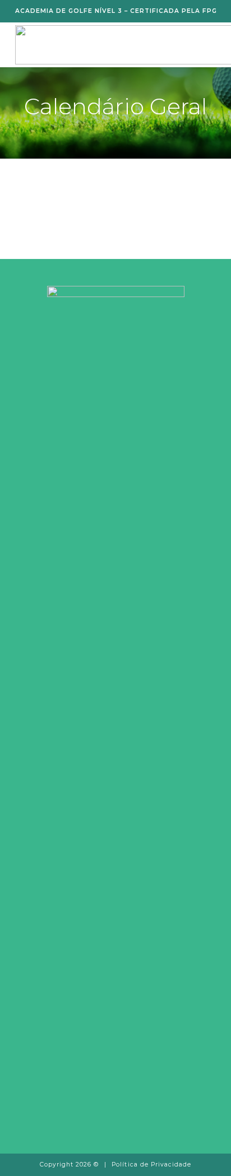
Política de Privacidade (151, 1164)
